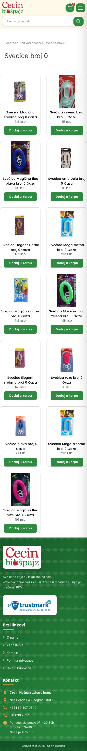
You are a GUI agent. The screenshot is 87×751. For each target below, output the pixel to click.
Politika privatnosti (21, 660)
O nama (12, 637)
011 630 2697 (19, 715)
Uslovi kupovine (19, 668)
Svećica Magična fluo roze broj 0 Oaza (20, 512)
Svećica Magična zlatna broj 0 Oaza (20, 313)
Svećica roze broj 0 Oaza (67, 380)
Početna (10, 43)
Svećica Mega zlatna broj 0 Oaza (66, 247)
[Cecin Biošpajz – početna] (13, 8)
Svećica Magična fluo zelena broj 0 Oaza (67, 313)
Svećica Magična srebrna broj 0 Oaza (20, 115)
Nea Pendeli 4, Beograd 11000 (31, 700)
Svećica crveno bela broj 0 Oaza (67, 115)
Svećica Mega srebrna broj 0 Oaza (66, 446)
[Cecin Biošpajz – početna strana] (22, 557)
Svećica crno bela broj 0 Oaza (66, 181)
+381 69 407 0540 (23, 708)
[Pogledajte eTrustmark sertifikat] (30, 605)
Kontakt (12, 653)
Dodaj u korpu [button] (20, 130)
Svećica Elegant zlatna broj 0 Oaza (20, 247)
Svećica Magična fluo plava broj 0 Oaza (20, 181)
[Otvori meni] (80, 7)
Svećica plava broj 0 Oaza (20, 446)
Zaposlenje (15, 645)
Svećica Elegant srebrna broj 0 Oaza (20, 380)
